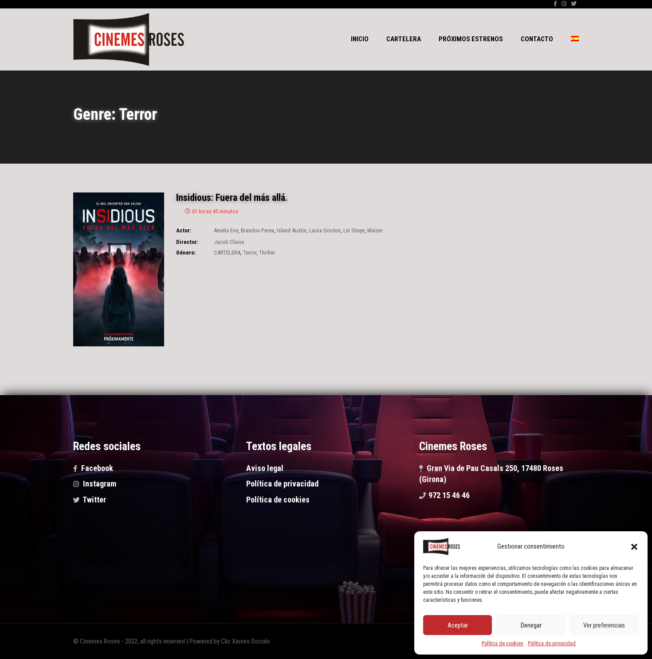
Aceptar (458, 625)
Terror (249, 252)
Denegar (531, 625)
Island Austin (291, 230)
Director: (187, 242)
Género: (186, 252)
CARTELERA (227, 252)
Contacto (537, 39)
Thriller (267, 252)
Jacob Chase (229, 242)
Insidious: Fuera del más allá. (232, 197)
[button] (634, 546)
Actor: (183, 230)
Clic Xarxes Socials (245, 641)
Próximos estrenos (471, 39)
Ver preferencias (604, 625)
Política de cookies (502, 643)
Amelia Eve (226, 230)
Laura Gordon (325, 230)
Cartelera (403, 39)
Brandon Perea (257, 230)
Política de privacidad (552, 643)
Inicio (360, 39)
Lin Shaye (354, 230)
